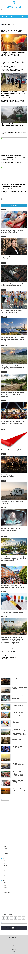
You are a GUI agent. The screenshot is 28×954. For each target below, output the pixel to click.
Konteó (6, 890)
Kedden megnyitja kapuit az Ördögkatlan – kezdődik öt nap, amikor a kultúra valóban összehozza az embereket (19, 773)
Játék (5, 870)
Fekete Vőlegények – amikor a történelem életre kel (10, 476)
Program (6, 860)
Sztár (5, 882)
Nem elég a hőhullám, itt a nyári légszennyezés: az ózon (19, 755)
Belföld (3, 236)
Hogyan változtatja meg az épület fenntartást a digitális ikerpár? (12, 284)
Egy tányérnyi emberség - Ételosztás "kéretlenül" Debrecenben (13, 311)
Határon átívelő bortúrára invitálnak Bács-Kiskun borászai (13, 156)
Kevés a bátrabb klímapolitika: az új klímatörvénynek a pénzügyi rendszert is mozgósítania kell (13, 558)
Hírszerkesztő (10, 159)
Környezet (4, 316)
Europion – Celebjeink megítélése (11, 450)
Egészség (4, 209)
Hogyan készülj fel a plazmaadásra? (12, 612)
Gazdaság (4, 372)
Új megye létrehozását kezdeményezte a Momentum (12, 125)
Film (5, 846)
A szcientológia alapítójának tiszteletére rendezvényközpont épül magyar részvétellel (14, 423)
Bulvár (3, 429)
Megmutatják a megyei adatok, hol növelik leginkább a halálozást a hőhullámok (13, 54)
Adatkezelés (14, 947)
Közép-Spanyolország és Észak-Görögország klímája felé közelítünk (12, 367)
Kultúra (3, 454)
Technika (4, 263)
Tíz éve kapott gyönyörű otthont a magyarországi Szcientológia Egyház (12, 586)
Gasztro (6, 868)
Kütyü (5, 856)
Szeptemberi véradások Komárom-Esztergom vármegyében (12, 231)
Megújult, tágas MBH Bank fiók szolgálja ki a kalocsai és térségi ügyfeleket (13, 93)
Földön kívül (7, 892)
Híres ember (10, 188)
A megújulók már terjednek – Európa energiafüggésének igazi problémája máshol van (12, 339)
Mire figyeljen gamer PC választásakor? (17, 747)
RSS (14, 951)
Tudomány (5, 851)
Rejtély (5, 887)
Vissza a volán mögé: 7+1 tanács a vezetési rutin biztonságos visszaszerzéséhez (11, 530)
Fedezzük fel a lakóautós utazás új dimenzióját (12, 502)
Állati (5, 875)
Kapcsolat (14, 949)
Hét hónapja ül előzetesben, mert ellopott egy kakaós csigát (13, 185)
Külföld (3, 400)
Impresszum (14, 942)
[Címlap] (14, 2)
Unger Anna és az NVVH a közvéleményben (9, 258)
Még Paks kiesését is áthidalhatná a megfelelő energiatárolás (18, 764)
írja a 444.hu (7, 192)
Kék (5, 885)
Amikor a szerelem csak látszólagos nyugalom (17, 738)
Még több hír (13, 648)
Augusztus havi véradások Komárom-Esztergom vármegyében (18, 781)
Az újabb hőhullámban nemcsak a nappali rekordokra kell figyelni (19, 789)
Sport (5, 865)
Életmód (3, 481)
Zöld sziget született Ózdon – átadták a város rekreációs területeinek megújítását (13, 394)
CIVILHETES (14, 7)
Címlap (14, 940)
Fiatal (4, 877)
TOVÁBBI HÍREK (16, 205)
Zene (5, 848)
